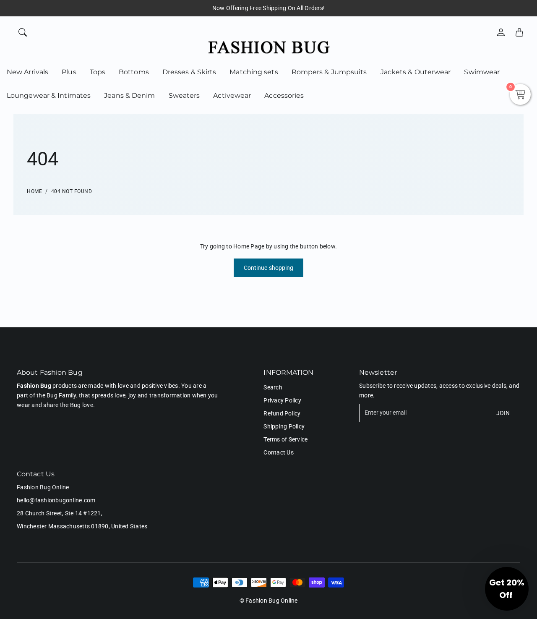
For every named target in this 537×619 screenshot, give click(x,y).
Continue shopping (269, 267)
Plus (69, 72)
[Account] (501, 32)
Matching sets (253, 72)
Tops (97, 72)
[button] (507, 589)
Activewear (232, 95)
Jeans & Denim (129, 95)
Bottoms (134, 72)
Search (272, 387)
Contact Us (278, 452)
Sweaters (184, 95)
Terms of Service (285, 439)
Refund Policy (281, 413)
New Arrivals (27, 72)
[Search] (22, 32)
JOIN (503, 413)
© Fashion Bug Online (269, 600)
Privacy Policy (282, 400)
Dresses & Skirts (189, 72)
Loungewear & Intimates (49, 95)
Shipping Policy (284, 426)
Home (34, 191)
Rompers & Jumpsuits (329, 72)
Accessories (284, 95)
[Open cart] (519, 32)
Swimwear (482, 72)
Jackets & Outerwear (416, 72)
